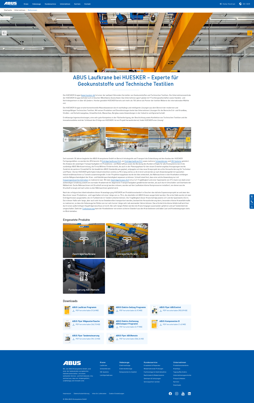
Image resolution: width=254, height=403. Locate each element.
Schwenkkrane (161, 161)
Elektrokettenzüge (125, 369)
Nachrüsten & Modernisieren (154, 375)
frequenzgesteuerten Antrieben (75, 180)
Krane (26, 4)
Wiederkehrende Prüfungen (153, 369)
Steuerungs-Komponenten (170, 253)
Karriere (77, 4)
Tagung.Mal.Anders (180, 372)
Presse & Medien (179, 378)
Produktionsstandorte (180, 365)
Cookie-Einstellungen (116, 393)
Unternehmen (65, 4)
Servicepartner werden (152, 382)
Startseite (8, 10)
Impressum (67, 393)
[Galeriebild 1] (84, 139)
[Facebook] (170, 393)
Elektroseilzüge (124, 365)
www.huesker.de (88, 95)
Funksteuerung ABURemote (84, 289)
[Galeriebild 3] (169, 139)
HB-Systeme (176, 161)
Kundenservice (50, 4)
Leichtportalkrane (106, 375)
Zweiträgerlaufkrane (83, 253)
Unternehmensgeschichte (182, 375)
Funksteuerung (88, 209)
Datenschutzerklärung (81, 393)
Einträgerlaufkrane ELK (111, 161)
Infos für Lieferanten (99, 393)
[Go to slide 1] (125, 148)
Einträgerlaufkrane (127, 253)
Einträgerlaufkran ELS (133, 161)
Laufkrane (103, 365)
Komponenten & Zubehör (128, 372)
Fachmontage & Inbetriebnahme (155, 372)
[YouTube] (183, 393)
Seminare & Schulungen (152, 378)
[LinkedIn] (189, 393)
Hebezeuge (36, 4)
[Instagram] (176, 393)
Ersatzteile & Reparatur (152, 365)
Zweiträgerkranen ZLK (120, 180)
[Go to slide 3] (128, 148)
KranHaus (176, 369)
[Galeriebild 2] (127, 139)
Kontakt (87, 4)
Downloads (177, 385)
